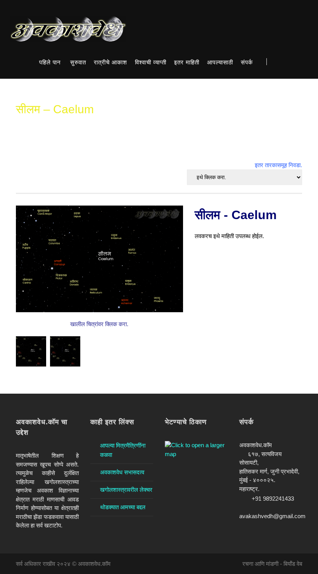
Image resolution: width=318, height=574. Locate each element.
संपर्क (247, 62)
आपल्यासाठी (220, 62)
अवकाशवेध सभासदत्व (122, 472)
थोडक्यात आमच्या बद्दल (122, 507)
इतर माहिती (186, 62)
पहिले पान (50, 62)
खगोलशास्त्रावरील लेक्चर (126, 489)
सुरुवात (78, 62)
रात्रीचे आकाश (110, 62)
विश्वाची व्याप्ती (150, 62)
